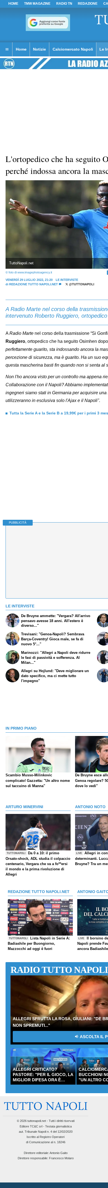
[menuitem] (7, 49)
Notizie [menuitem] (39, 49)
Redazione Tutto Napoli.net (33, 284)
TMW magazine (37, 3)
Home (13, 3)
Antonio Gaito (59, 1153)
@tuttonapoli (81, 284)
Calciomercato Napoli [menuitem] (73, 49)
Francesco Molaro (61, 1158)
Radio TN (64, 3)
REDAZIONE (87, 3)
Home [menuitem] (21, 49)
